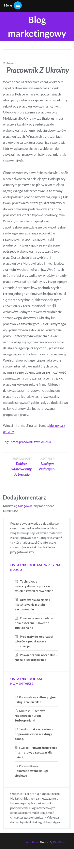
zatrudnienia (42, 442)
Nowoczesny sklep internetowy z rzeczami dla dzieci (36, 752)
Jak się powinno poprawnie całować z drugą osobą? (33, 733)
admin (12, 63)
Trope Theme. (32, 842)
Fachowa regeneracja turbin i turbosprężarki (30, 715)
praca (15, 442)
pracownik (26, 442)
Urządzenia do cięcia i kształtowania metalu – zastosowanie (32, 604)
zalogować (25, 506)
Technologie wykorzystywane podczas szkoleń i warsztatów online (34, 586)
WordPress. (59, 842)
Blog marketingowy (37, 26)
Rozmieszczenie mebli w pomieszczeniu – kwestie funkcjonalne (34, 622)
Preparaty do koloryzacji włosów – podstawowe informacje (34, 641)
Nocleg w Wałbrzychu (47, 464)
